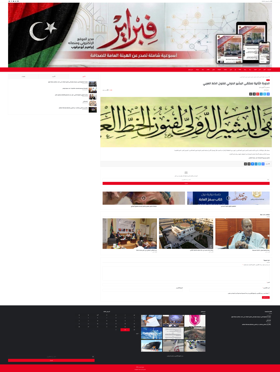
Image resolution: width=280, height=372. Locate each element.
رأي (235, 69)
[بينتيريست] (257, 94)
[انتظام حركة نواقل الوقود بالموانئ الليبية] (151, 346)
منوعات (197, 69)
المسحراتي (85, 101)
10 (115, 320)
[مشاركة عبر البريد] (254, 94)
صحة (203, 69)
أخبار (264, 69)
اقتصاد (255, 69)
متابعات (225, 69)
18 (106, 323)
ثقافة (240, 69)
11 (106, 320)
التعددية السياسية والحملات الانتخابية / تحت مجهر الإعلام (75, 88)
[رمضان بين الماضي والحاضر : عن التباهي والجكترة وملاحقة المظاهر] (93, 110)
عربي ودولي (190, 69)
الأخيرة (53, 76)
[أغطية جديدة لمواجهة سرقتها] (194, 346)
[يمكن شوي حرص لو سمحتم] (173, 346)
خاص (260, 69)
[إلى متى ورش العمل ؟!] (151, 333)
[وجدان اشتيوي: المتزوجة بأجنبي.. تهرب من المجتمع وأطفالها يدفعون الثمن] (93, 97)
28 (79, 326)
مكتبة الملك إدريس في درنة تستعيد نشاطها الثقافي (201, 250)
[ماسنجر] (252, 163)
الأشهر (83, 76)
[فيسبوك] (268, 94)
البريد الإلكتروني (266, 287)
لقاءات (208, 69)
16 (125, 323)
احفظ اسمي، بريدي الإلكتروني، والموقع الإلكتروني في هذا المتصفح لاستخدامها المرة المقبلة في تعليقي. (248, 293)
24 (116, 326)
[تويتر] (264, 94)
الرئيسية (269, 69)
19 (97, 323)
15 (134, 323)
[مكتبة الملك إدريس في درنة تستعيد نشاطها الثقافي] (186, 233)
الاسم (268, 282)
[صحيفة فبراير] (140, 35)
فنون (231, 69)
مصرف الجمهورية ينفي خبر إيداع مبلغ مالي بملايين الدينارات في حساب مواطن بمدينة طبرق (68, 82)
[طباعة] (250, 94)
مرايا (250, 69)
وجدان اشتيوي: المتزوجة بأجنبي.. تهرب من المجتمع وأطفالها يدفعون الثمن (71, 95)
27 (88, 326)
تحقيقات (219, 69)
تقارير (213, 69)
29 (134, 329)
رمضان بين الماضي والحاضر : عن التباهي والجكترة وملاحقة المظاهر (73, 108)
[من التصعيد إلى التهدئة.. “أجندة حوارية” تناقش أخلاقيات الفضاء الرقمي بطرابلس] (173, 321)
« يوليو (137, 333)
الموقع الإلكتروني (179, 287)
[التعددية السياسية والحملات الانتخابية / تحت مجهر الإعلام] (93, 90)
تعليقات (23, 76)
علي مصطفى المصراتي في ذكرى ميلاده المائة (146, 250)
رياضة (245, 69)
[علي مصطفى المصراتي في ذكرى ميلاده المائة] (130, 233)
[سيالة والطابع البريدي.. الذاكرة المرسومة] (242, 233)
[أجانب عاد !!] (194, 333)
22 (134, 326)
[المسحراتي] (93, 103)
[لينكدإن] (261, 94)
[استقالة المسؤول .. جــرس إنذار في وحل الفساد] (151, 321)
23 (125, 326)
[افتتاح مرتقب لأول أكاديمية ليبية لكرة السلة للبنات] (194, 321)
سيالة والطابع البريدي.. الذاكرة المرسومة (261, 250)
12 (97, 320)
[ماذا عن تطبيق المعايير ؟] (173, 333)
